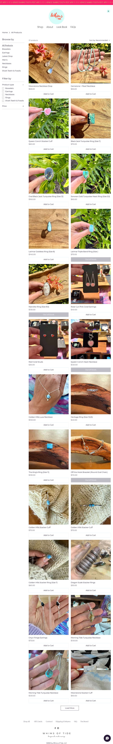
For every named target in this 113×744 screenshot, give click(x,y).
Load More (69, 708)
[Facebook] (55, 728)
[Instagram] (58, 728)
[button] (108, 10)
